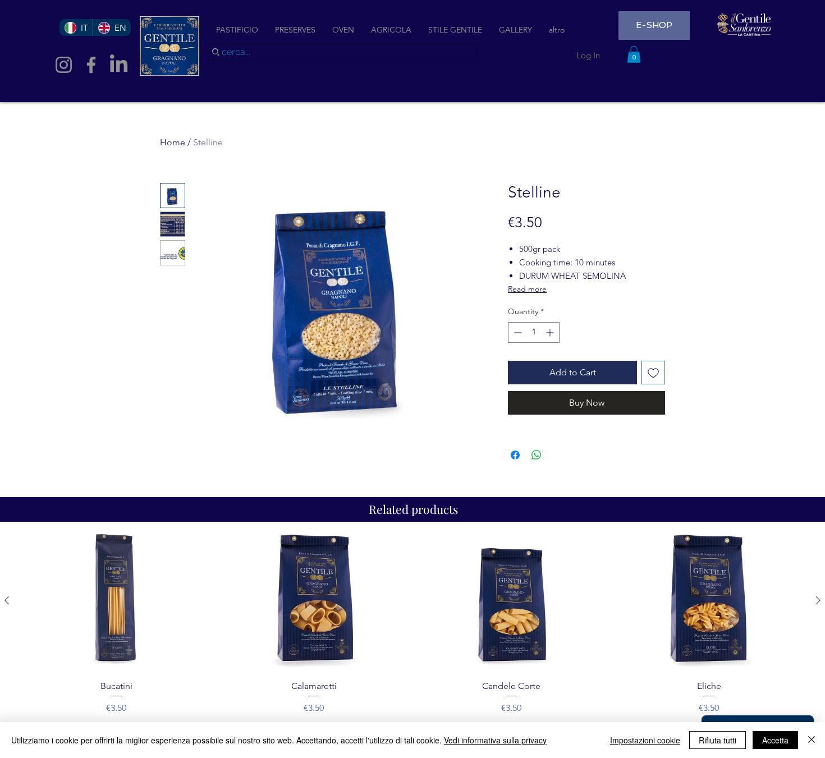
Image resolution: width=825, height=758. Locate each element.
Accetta (775, 740)
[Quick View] (116, 601)
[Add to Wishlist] (653, 372)
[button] (634, 54)
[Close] (811, 740)
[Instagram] (64, 65)
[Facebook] (91, 65)
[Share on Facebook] (515, 455)
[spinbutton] (534, 332)
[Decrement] (517, 332)
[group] (412, 623)
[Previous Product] (6, 600)
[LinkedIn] (119, 65)
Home (172, 142)
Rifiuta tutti (717, 740)
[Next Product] (818, 600)
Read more (527, 289)
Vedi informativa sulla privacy (495, 740)
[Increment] (551, 332)
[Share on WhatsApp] (536, 455)
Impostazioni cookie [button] (645, 740)
